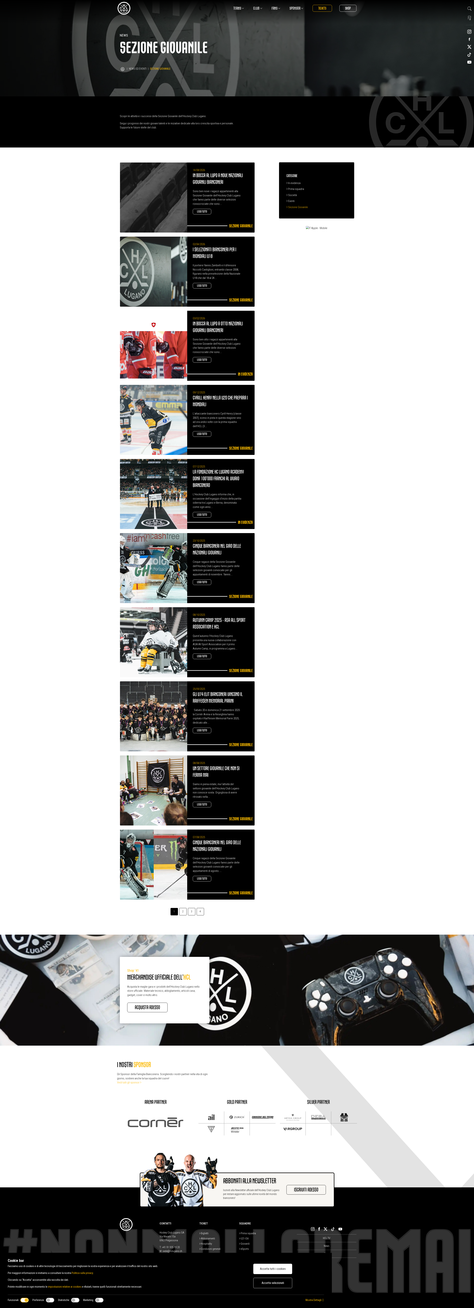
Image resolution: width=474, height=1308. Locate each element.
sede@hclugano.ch (172, 1251)
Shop (348, 8)
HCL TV (326, 1238)
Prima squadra (296, 189)
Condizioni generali (210, 1248)
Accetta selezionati (273, 1283)
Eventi (291, 201)
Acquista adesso (147, 1007)
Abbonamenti (207, 1238)
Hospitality (206, 1243)
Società (292, 195)
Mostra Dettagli (314, 1300)
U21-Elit (244, 1238)
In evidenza (294, 183)
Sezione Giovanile (298, 207)
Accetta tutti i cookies (273, 1269)
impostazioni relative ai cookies (64, 1286)
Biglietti (204, 1233)
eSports (244, 1248)
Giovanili (245, 1243)
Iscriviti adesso (306, 1189)
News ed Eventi (137, 68)
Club (256, 8)
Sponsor (295, 8)
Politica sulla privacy (82, 1272)
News (326, 1245)
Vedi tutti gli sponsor (128, 1082)
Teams (237, 8)
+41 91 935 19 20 (171, 1247)
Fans (275, 8)
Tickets (322, 8)
